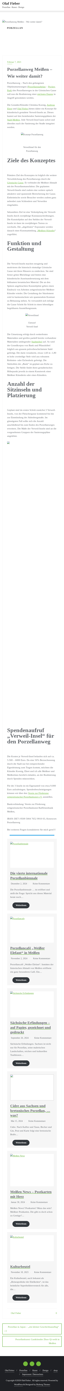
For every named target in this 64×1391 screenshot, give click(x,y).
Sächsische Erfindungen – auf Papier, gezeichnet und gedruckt (30, 1027)
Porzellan (23, 1370)
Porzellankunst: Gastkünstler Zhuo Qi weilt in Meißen (37, 1341)
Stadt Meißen (13, 120)
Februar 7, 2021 (14, 62)
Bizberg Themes (43, 1384)
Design (45, 1370)
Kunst (34, 1370)
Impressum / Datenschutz (32, 1374)
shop (56, 1370)
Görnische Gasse (15, 182)
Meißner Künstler (46, 230)
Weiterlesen (21, 905)
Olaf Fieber (23, 108)
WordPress (18, 1384)
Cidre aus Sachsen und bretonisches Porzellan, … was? (30, 1110)
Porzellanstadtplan (37, 86)
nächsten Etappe (45, 94)
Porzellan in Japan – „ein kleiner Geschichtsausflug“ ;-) (32, 1329)
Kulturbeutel (20, 1267)
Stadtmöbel (36, 341)
